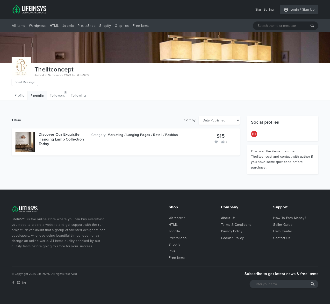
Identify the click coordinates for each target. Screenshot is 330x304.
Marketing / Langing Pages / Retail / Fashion (143, 135)
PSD (172, 251)
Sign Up (308, 9)
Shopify (105, 26)
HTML (54, 26)
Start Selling (264, 9)
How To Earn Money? (289, 218)
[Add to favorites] (216, 142)
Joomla (68, 26)
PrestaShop (86, 26)
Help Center (282, 231)
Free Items (141, 26)
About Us (228, 218)
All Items (18, 26)
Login (294, 9)
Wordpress (37, 26)
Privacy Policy (231, 231)
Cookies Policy (232, 238)
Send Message (25, 82)
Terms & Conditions (236, 225)
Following (78, 95)
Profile (19, 95)
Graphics (122, 26)
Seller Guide (283, 225)
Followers (58, 94)
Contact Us (281, 238)
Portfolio (37, 96)
